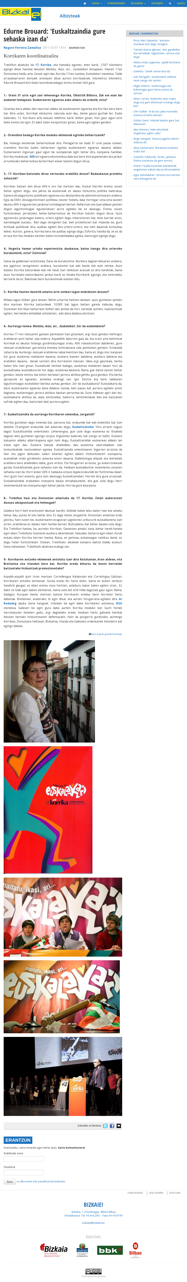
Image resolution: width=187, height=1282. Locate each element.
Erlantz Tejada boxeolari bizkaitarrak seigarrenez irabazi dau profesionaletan (156, 167)
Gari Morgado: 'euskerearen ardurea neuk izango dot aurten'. (154, 78)
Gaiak (96, 3)
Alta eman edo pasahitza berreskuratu (42, 1181)
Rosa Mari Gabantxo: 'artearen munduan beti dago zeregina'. (151, 42)
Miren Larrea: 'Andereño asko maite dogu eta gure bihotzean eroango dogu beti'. (156, 102)
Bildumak (137, 3)
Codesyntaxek (89, 1276)
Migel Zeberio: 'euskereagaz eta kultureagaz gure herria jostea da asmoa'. (153, 89)
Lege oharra (156, 1192)
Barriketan (77, 47)
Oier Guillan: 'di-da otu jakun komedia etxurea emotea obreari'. (155, 113)
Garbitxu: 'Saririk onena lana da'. (152, 71)
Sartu (181, 3)
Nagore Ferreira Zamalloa (22, 48)
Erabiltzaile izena (13, 1153)
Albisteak (70, 16)
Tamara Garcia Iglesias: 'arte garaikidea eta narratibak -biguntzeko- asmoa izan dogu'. (156, 53)
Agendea (157, 3)
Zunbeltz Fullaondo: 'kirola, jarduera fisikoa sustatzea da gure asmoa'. (154, 158)
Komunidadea (116, 3)
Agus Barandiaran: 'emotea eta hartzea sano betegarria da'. (156, 176)
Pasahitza (9, 1167)
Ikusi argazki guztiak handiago (106, 634)
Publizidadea (135, 1192)
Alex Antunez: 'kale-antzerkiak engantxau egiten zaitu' (150, 131)
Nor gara (175, 1192)
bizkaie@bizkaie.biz (93, 1223)
